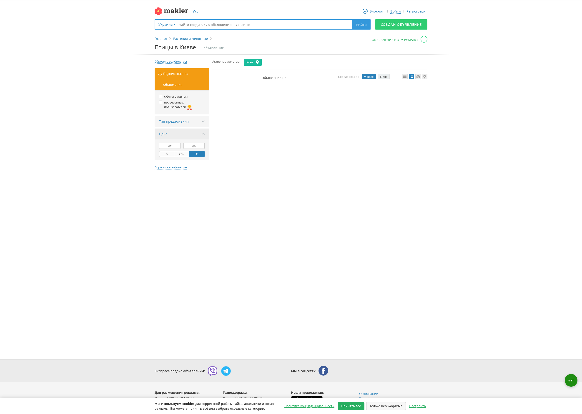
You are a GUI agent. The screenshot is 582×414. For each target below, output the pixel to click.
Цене (383, 77)
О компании (368, 393)
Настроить (417, 406)
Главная (161, 38)
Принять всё (351, 406)
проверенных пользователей (175, 104)
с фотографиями (176, 96)
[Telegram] (226, 371)
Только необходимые (386, 406)
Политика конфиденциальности (309, 406)
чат (571, 380)
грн (181, 154)
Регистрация (416, 11)
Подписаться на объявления (175, 79)
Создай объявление (401, 24)
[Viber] (212, 371)
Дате (370, 77)
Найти (361, 24)
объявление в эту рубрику (395, 40)
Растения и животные (190, 38)
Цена (163, 134)
